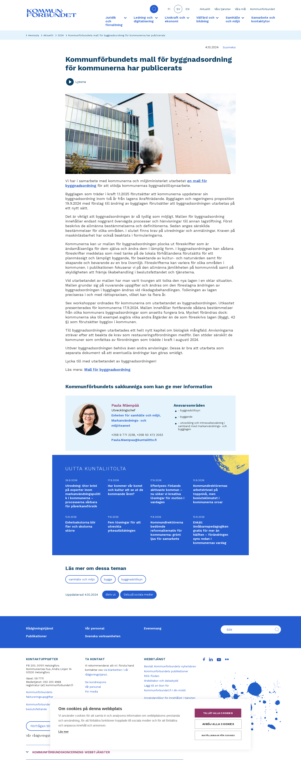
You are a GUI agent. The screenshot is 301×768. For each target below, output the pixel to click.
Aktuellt (205, 9)
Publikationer (36, 636)
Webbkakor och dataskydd (161, 680)
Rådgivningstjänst (39, 628)
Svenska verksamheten (102, 636)
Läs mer (63, 731)
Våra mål (240, 9)
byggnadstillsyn (132, 579)
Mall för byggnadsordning (107, 369)
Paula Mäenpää (125, 405)
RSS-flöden (151, 676)
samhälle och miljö (82, 579)
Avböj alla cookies (218, 724)
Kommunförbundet (262, 9)
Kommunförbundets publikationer (166, 671)
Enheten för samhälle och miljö (135, 415)
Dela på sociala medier (138, 594)
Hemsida (33, 35)
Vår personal (94, 628)
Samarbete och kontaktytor (263, 19)
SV (178, 9)
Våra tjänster (222, 9)
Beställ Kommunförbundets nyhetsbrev (170, 666)
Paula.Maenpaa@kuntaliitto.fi (134, 440)
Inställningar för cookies (218, 735)
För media (91, 691)
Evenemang (152, 628)
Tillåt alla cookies (218, 713)
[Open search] (154, 9)
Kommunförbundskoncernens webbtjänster (71, 752)
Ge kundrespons (95, 682)
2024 (61, 35)
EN (187, 9)
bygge (108, 579)
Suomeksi (229, 47)
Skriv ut (111, 594)
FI (169, 9)
